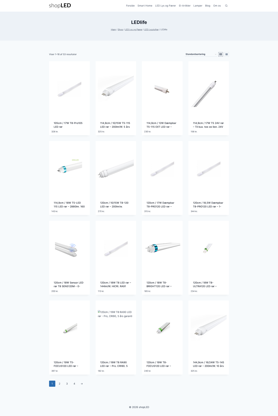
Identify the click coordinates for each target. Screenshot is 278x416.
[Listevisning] (226, 54)
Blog (207, 5)
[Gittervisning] (220, 54)
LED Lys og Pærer (165, 5)
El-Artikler (185, 5)
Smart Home (145, 5)
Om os (217, 5)
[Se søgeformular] (226, 5)
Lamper (197, 5)
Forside (130, 5)
